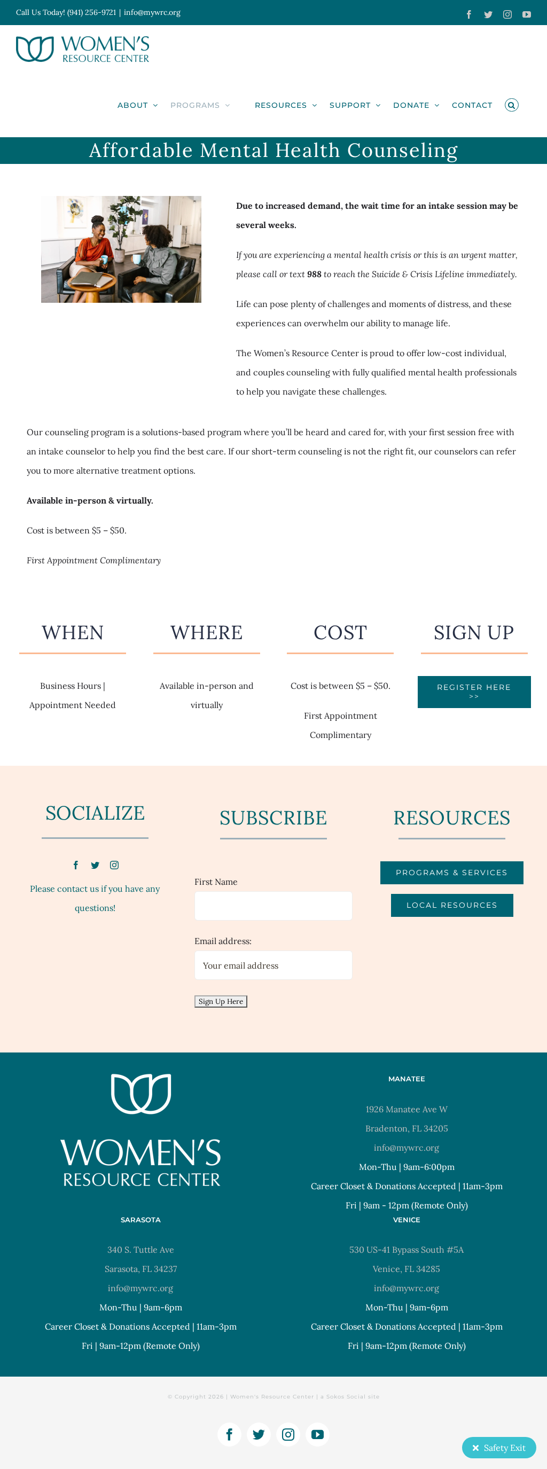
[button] (512, 105)
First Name (216, 881)
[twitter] (95, 865)
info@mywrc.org (152, 12)
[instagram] (114, 865)
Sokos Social (346, 1396)
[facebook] (76, 865)
